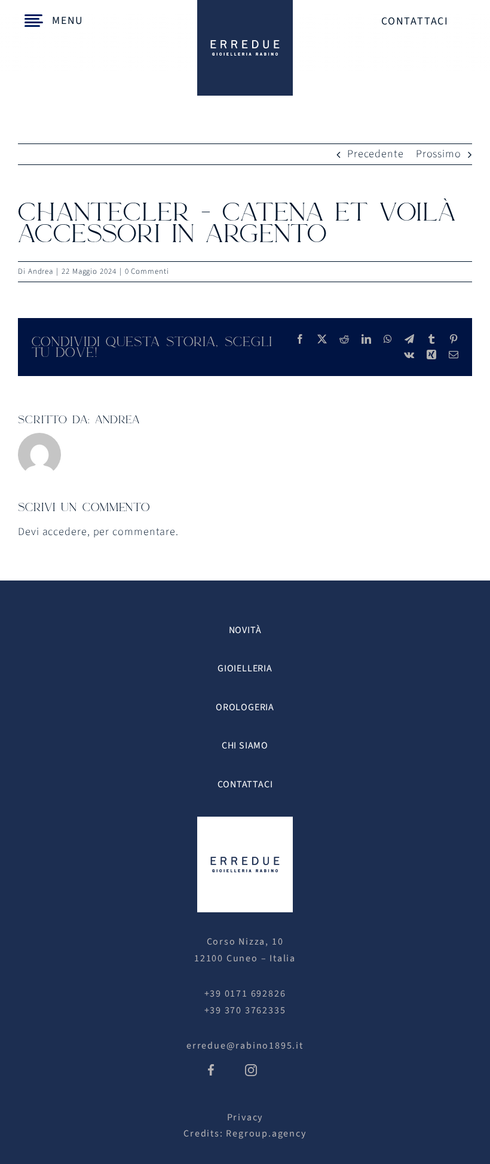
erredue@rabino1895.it (245, 1045)
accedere (64, 531)
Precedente (375, 153)
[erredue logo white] (245, 821)
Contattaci (415, 21)
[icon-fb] (211, 1069)
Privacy (245, 1117)
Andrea (40, 271)
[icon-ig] (251, 1069)
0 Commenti (147, 271)
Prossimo (438, 153)
